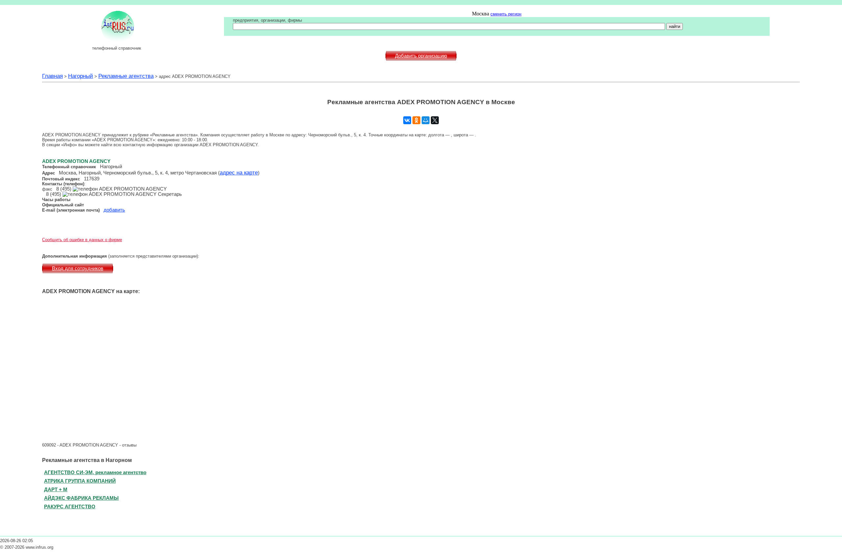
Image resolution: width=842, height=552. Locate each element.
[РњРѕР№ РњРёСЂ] (426, 120)
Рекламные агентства (126, 76)
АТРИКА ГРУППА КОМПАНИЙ (80, 481)
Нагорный (80, 76)
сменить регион (505, 14)
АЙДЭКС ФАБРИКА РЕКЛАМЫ (81, 498)
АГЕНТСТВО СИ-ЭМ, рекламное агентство (95, 472)
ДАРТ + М (55, 489)
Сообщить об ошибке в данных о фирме (82, 239)
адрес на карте (239, 172)
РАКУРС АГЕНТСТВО (69, 506)
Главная (52, 76)
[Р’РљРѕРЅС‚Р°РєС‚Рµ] (407, 120)
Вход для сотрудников (77, 268)
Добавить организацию (421, 55)
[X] (435, 120)
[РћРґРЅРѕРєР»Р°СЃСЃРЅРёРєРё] (416, 120)
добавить (114, 210)
